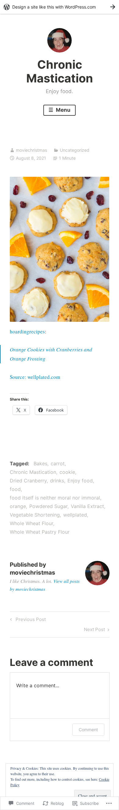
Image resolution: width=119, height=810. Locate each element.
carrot (58, 463)
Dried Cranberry (28, 481)
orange (18, 506)
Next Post (94, 630)
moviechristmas (31, 150)
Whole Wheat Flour (31, 523)
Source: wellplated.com (35, 376)
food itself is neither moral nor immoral (55, 498)
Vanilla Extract (87, 506)
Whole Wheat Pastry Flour (40, 532)
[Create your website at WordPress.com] (59, 7)
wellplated (75, 515)
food (15, 489)
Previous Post (27, 620)
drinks (57, 481)
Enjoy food (80, 481)
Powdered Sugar (48, 506)
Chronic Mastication (59, 71)
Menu (62, 110)
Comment (88, 729)
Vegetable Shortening (35, 515)
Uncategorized (74, 150)
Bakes (40, 463)
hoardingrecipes (27, 331)
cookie (67, 472)
